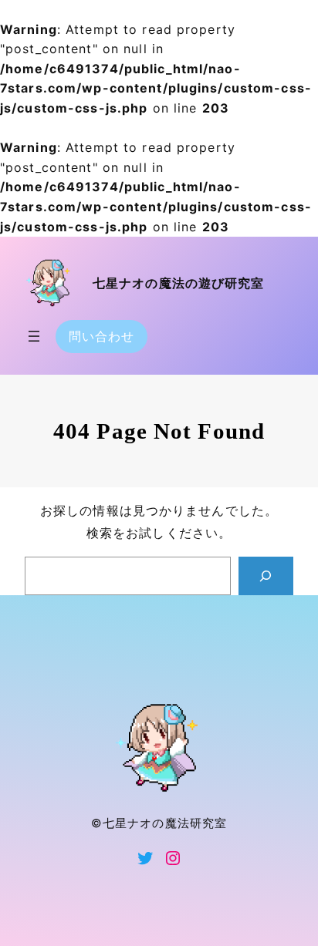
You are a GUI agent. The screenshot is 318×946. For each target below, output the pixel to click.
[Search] (265, 576)
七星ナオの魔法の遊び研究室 (179, 283)
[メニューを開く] (34, 336)
